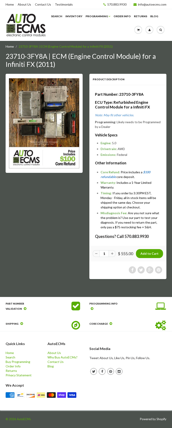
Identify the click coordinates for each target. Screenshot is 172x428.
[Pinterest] (110, 371)
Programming (97, 16)
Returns (140, 16)
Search (56, 16)
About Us (24, 4)
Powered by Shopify (153, 419)
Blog (154, 16)
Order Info (122, 16)
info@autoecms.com (152, 4)
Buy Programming (18, 362)
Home (10, 4)
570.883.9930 (117, 4)
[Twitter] (93, 371)
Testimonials (64, 4)
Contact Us (43, 4)
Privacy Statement (19, 375)
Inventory (73, 16)
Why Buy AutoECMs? (62, 357)
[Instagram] (119, 371)
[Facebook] (102, 371)
